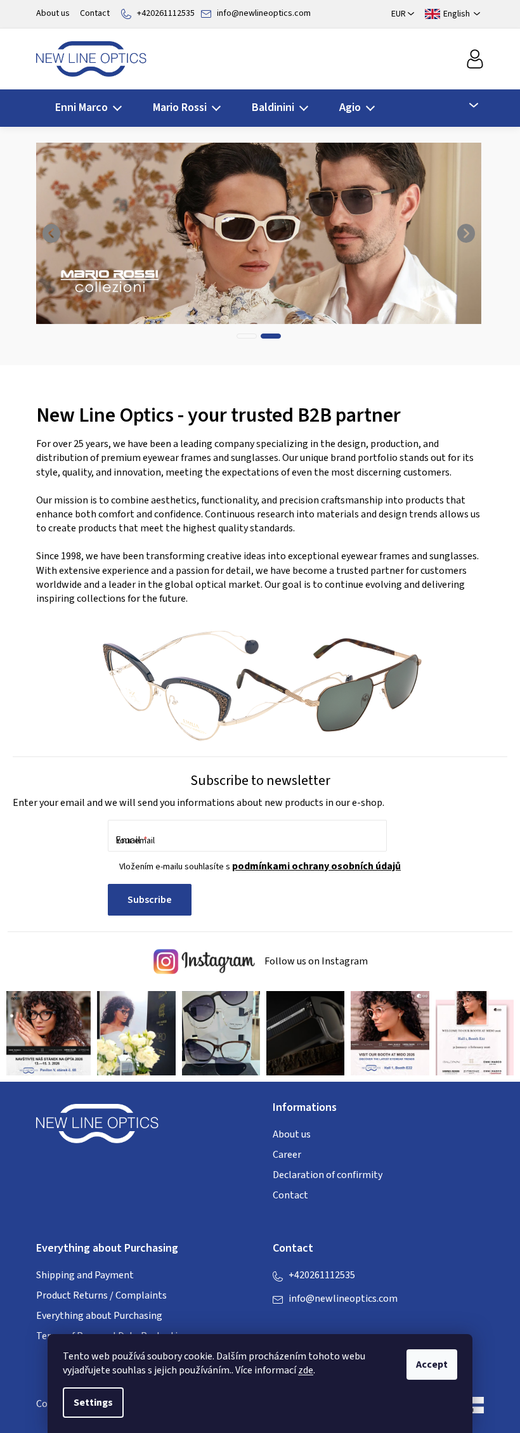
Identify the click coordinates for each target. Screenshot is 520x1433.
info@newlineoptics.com (264, 13)
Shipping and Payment (85, 1275)
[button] (52, 233)
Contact (95, 13)
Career (287, 1155)
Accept (432, 1364)
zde (305, 1370)
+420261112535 (166, 13)
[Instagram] (307, 1324)
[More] (466, 105)
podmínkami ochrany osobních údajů (316, 866)
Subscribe (149, 900)
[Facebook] (282, 1324)
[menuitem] (84, 108)
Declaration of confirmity (327, 1175)
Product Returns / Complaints (101, 1295)
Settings (93, 1403)
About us (53, 13)
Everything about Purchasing (99, 1316)
